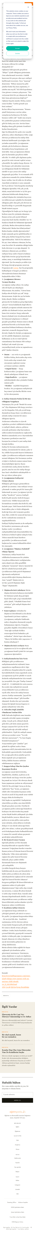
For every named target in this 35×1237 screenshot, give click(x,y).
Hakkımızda (17, 1158)
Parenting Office (11, 1202)
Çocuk (7, 987)
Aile (3, 987)
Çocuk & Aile (17, 1136)
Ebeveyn (6, 995)
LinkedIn (17, 1189)
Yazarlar (17, 1163)
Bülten (17, 1180)
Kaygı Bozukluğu (22, 987)
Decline (17, 53)
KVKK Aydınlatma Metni (17, 1207)
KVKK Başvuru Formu (17, 1222)
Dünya (17, 1149)
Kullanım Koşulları (23, 1202)
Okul (17, 1140)
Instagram (17, 1185)
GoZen (15, 268)
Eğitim (13, 987)
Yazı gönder (17, 1167)
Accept (17, 48)
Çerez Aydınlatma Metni (17, 1212)
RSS (18, 1194)
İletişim (17, 1172)
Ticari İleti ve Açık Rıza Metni (17, 1217)
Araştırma (17, 1145)
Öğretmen (17, 1131)
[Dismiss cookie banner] (28, 7)
